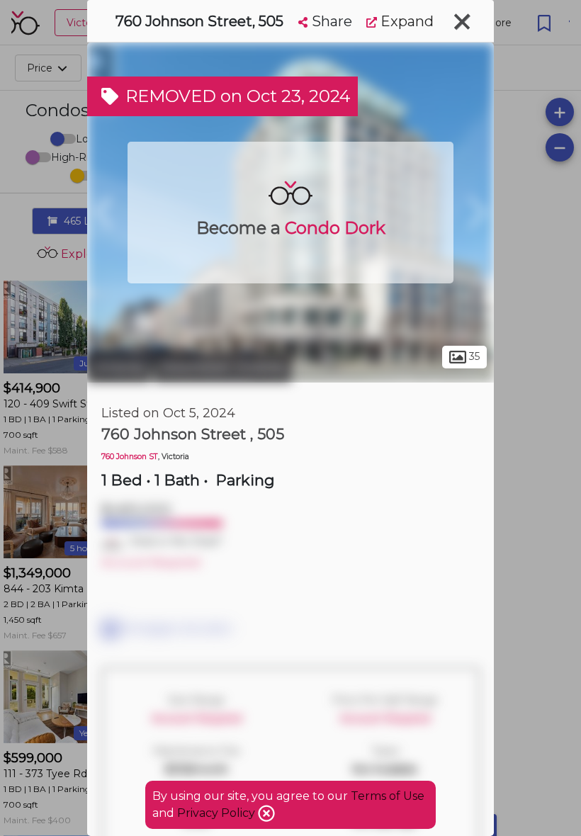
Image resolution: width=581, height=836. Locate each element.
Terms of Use (387, 796)
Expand (405, 21)
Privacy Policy (217, 813)
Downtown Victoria (222, 367)
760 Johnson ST (129, 456)
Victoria (118, 367)
